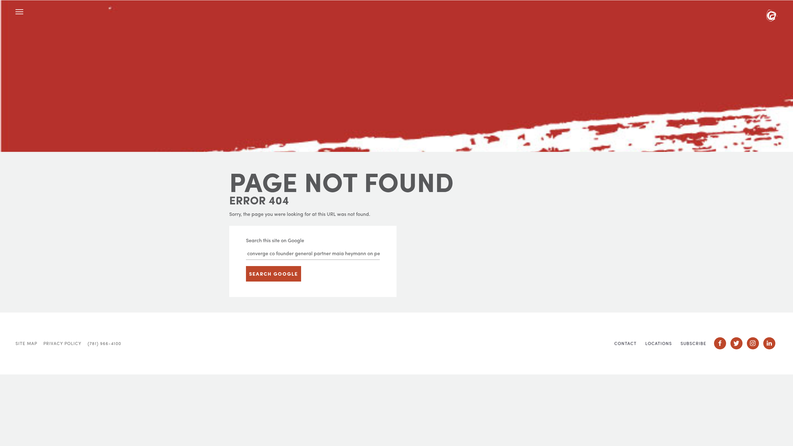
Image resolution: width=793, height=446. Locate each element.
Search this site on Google (275, 240)
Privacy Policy (62, 343)
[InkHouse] (772, 16)
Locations (658, 343)
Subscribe (693, 343)
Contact (625, 343)
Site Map (26, 343)
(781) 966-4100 (104, 343)
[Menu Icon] (19, 12)
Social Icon (720, 343)
